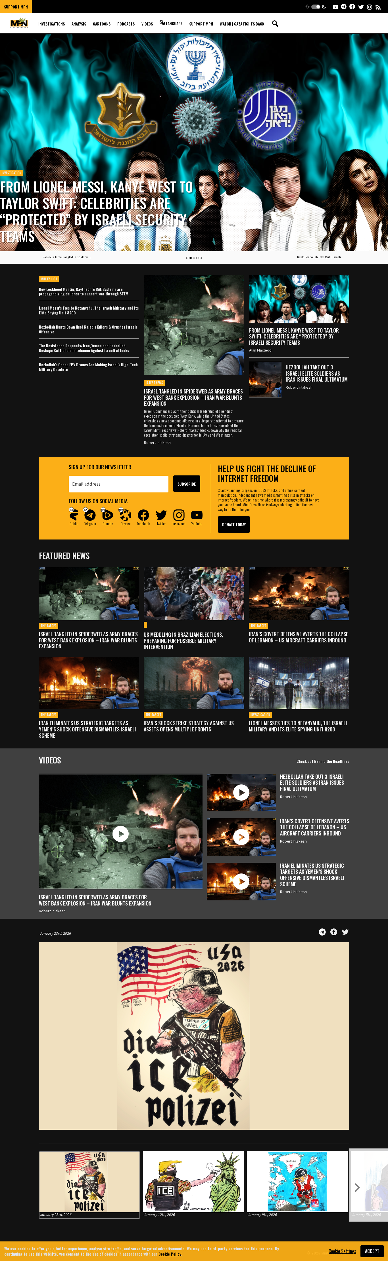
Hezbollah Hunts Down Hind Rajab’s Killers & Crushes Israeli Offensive (88, 329)
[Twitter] (345, 932)
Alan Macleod (260, 350)
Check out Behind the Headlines (323, 761)
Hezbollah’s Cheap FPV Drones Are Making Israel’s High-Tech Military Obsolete (88, 367)
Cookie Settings (342, 1251)
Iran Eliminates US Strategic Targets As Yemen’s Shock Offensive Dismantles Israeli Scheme (87, 729)
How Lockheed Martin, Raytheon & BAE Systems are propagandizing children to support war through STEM (83, 292)
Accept (372, 1251)
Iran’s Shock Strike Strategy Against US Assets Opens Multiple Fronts (189, 726)
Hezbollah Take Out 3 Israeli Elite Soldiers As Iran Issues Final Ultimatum (317, 373)
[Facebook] (333, 932)
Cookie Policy (169, 1254)
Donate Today (234, 524)
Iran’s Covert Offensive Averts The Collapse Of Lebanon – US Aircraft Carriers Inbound (298, 637)
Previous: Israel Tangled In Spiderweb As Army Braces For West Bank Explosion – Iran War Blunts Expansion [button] (67, 257)
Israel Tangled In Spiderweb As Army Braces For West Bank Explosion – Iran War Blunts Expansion (193, 397)
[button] (316, 6)
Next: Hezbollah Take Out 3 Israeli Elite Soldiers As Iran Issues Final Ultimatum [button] (321, 257)
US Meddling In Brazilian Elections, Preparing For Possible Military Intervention (183, 641)
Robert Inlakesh (157, 442)
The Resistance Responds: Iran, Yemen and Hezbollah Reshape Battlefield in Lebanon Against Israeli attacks (84, 348)
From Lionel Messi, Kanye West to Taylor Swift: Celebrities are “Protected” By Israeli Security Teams (96, 211)
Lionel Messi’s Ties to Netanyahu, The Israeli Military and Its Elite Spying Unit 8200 (89, 310)
